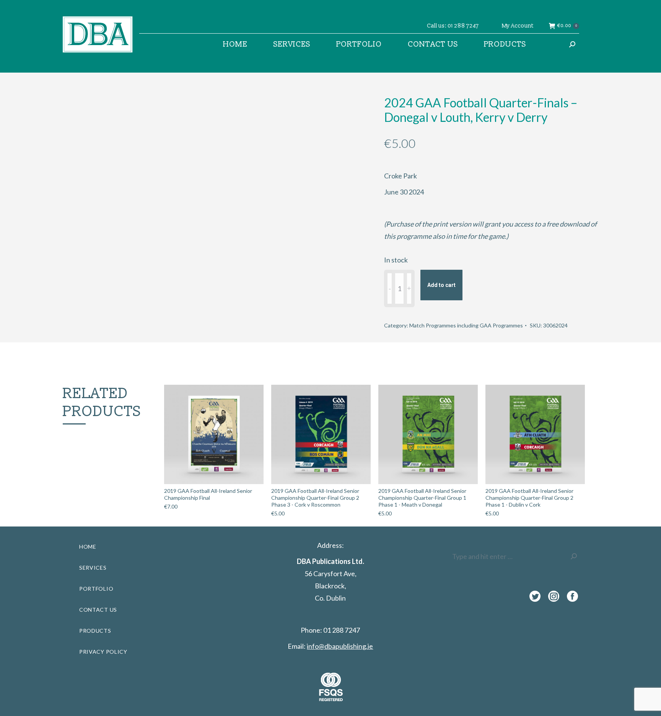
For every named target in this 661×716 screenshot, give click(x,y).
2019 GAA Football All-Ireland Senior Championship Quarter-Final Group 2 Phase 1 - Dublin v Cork (529, 498)
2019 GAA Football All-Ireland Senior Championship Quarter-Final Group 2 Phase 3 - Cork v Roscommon (315, 498)
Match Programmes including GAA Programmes (466, 325)
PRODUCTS (95, 630)
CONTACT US (98, 609)
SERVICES (93, 567)
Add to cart (441, 285)
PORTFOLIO (96, 588)
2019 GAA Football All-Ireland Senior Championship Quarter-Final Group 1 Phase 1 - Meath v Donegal (422, 498)
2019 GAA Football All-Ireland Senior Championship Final (208, 494)
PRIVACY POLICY (103, 651)
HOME (87, 546)
